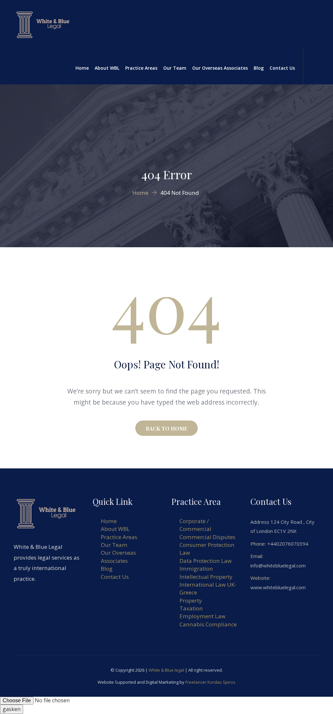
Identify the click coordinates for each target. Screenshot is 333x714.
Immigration (196, 568)
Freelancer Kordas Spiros (210, 682)
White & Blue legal (166, 670)
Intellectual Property (206, 576)
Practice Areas (141, 68)
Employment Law (202, 616)
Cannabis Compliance (208, 624)
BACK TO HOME (166, 428)
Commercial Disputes (207, 537)
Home (82, 68)
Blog (259, 68)
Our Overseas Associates (220, 68)
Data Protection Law (206, 560)
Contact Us (282, 68)
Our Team (174, 68)
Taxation (191, 608)
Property (191, 600)
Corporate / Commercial (195, 525)
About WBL (107, 68)
